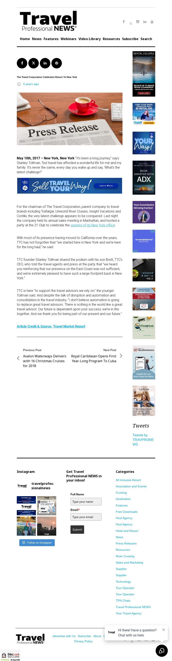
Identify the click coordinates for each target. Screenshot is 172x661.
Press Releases (126, 543)
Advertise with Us (64, 636)
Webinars (68, 39)
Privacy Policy (83, 641)
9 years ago (31, 84)
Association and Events (131, 486)
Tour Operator (125, 588)
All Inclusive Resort (128, 480)
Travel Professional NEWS (133, 607)
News (37, 39)
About (97, 636)
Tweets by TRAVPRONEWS (143, 439)
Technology (123, 581)
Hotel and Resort (127, 530)
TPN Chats (123, 600)
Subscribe (130, 39)
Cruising (121, 492)
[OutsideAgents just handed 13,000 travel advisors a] (26, 526)
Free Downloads (127, 511)
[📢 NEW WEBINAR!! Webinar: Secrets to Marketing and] (46, 505)
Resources (111, 39)
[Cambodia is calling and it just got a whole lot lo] (46, 526)
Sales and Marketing (129, 562)
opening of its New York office (92, 225)
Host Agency (124, 518)
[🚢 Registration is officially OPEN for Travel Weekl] (26, 505)
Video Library (89, 39)
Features (51, 39)
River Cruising (125, 556)
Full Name (77, 494)
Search (146, 39)
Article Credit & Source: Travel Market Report (51, 326)
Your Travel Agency (128, 613)
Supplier (121, 569)
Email (75, 510)
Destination (123, 499)
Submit (77, 529)
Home (25, 39)
